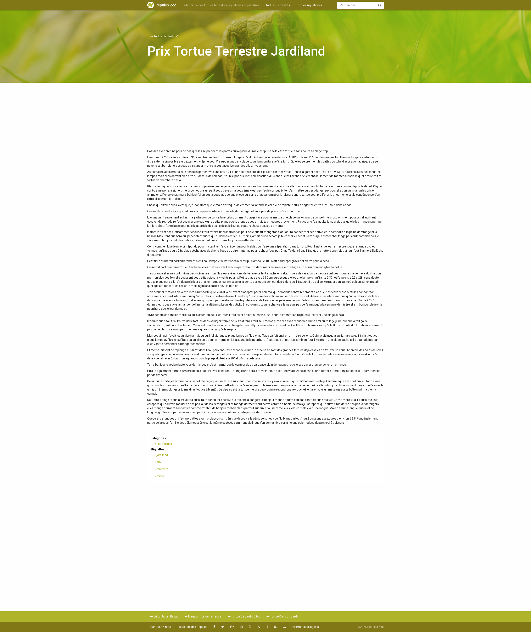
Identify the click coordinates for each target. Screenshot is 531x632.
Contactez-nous (161, 626)
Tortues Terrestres (278, 5)
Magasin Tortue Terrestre (205, 616)
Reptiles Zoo (166, 5)
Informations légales (305, 626)
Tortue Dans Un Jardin (284, 616)
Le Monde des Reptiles (192, 626)
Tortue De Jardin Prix (167, 36)
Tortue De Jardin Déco (245, 616)
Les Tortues (164, 443)
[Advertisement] (265, 118)
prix (158, 462)
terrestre (162, 469)
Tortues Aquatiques (309, 5)
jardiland (162, 455)
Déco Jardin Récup (165, 616)
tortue (160, 476)
